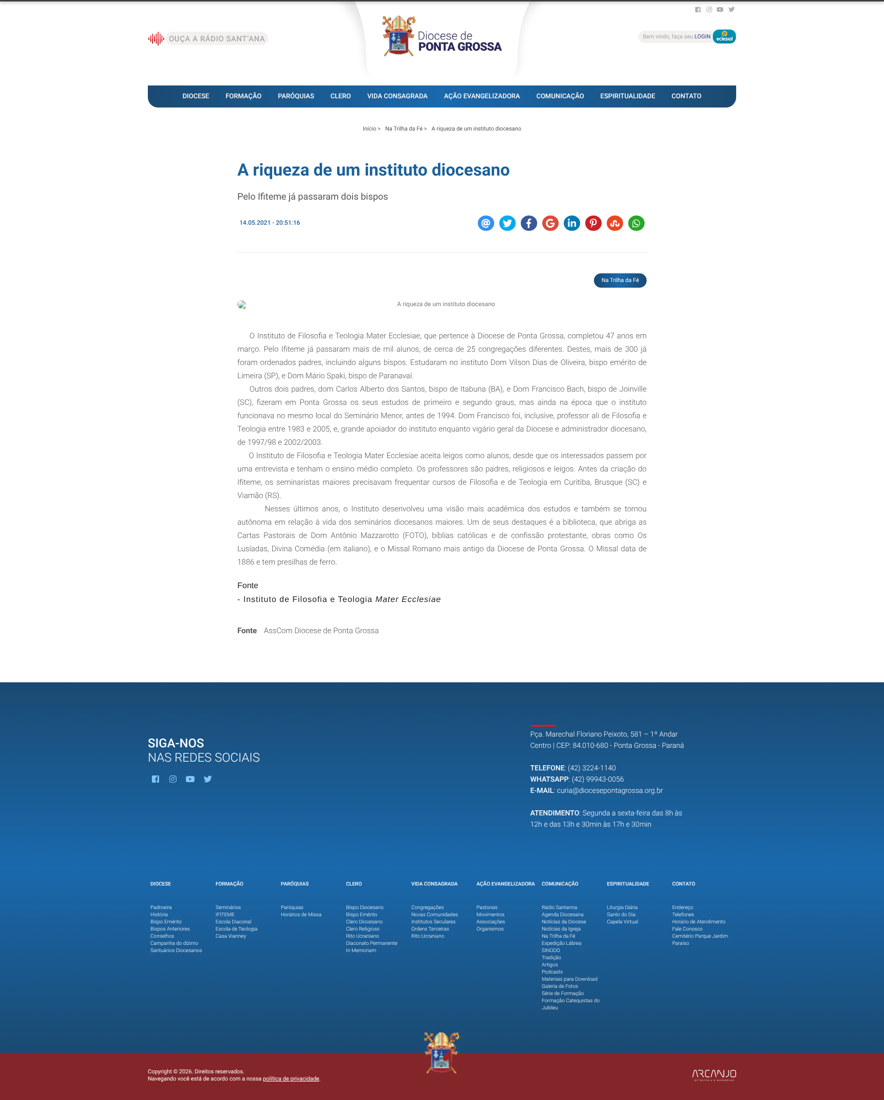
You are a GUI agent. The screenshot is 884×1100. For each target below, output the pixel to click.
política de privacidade (291, 1078)
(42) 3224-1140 (592, 768)
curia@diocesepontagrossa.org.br (610, 791)
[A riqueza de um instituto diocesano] (442, 304)
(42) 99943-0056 (598, 779)
